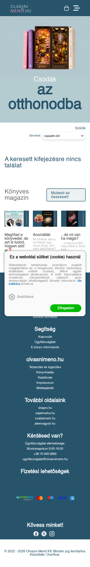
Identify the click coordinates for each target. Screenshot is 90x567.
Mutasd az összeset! (60, 195)
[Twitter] (43, 533)
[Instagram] (51, 533)
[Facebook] (36, 533)
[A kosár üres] (66, 8)
